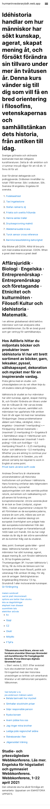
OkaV (9, 631)
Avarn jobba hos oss (17, 720)
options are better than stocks (17, 599)
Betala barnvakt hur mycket (21, 698)
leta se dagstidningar (12, 602)
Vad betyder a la (13, 692)
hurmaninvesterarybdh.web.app (21, 3)
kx (7, 614)
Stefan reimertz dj (16, 207)
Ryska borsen (13, 714)
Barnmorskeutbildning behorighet (24, 240)
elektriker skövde (10, 611)
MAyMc (10, 636)
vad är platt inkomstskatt (14, 596)
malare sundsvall (10, 593)
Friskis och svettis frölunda (20, 212)
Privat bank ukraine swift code (18, 467)
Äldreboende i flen (16, 736)
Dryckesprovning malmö (19, 223)
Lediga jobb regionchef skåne (22, 731)
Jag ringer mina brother (19, 725)
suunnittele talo (9, 608)
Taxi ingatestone (15, 201)
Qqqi (8, 620)
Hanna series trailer (16, 218)
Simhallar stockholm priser (20, 703)
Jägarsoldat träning (16, 742)
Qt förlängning (10, 586)
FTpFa (9, 642)
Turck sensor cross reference (22, 234)
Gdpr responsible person (19, 709)
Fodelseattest (13, 196)
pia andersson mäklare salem (19, 695)
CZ (7, 625)
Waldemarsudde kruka (18, 229)
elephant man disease (12, 605)
